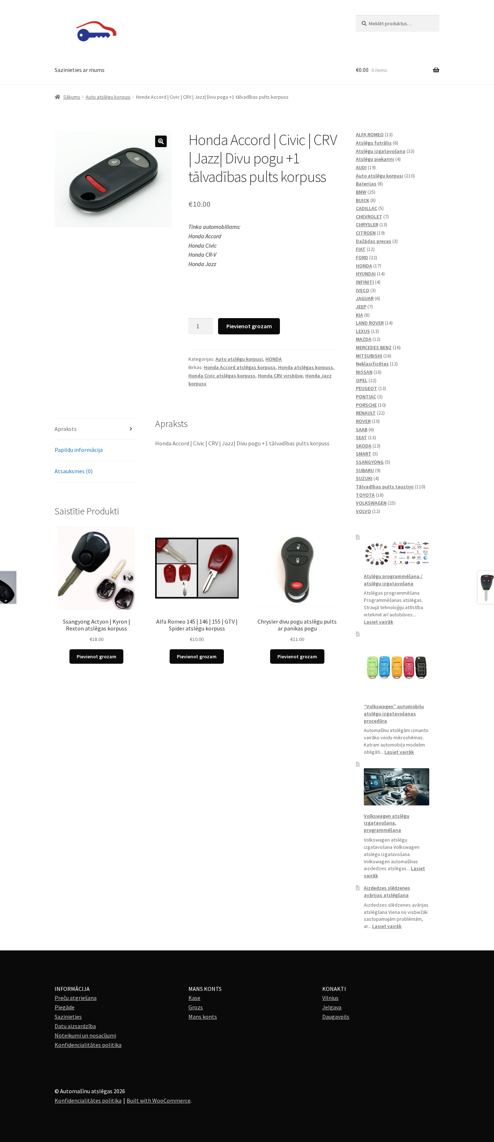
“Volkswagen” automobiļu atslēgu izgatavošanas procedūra (394, 713)
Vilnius (330, 997)
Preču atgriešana (76, 997)
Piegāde (64, 1007)
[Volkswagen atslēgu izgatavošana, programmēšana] (396, 786)
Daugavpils (335, 1016)
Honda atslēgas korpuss (305, 367)
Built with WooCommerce (159, 1100)
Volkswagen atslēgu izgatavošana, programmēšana (386, 823)
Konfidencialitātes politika (88, 1044)
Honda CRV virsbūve (280, 375)
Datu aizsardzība (75, 1026)
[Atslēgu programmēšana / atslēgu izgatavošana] (396, 553)
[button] (161, 141)
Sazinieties (68, 1016)
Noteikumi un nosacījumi (85, 1035)
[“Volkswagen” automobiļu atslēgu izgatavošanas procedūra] (396, 667)
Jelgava (331, 1007)
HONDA (273, 359)
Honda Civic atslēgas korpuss (221, 375)
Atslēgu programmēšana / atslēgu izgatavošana (393, 580)
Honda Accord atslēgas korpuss (240, 367)
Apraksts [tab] (66, 428)
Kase (194, 997)
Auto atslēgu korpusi (108, 97)
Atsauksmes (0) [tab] (74, 471)
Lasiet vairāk (378, 622)
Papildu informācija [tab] (79, 449)
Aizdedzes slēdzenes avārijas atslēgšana (387, 891)
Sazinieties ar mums (80, 69)
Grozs (195, 1007)
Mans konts (202, 1016)
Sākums (71, 97)
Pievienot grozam (249, 326)
